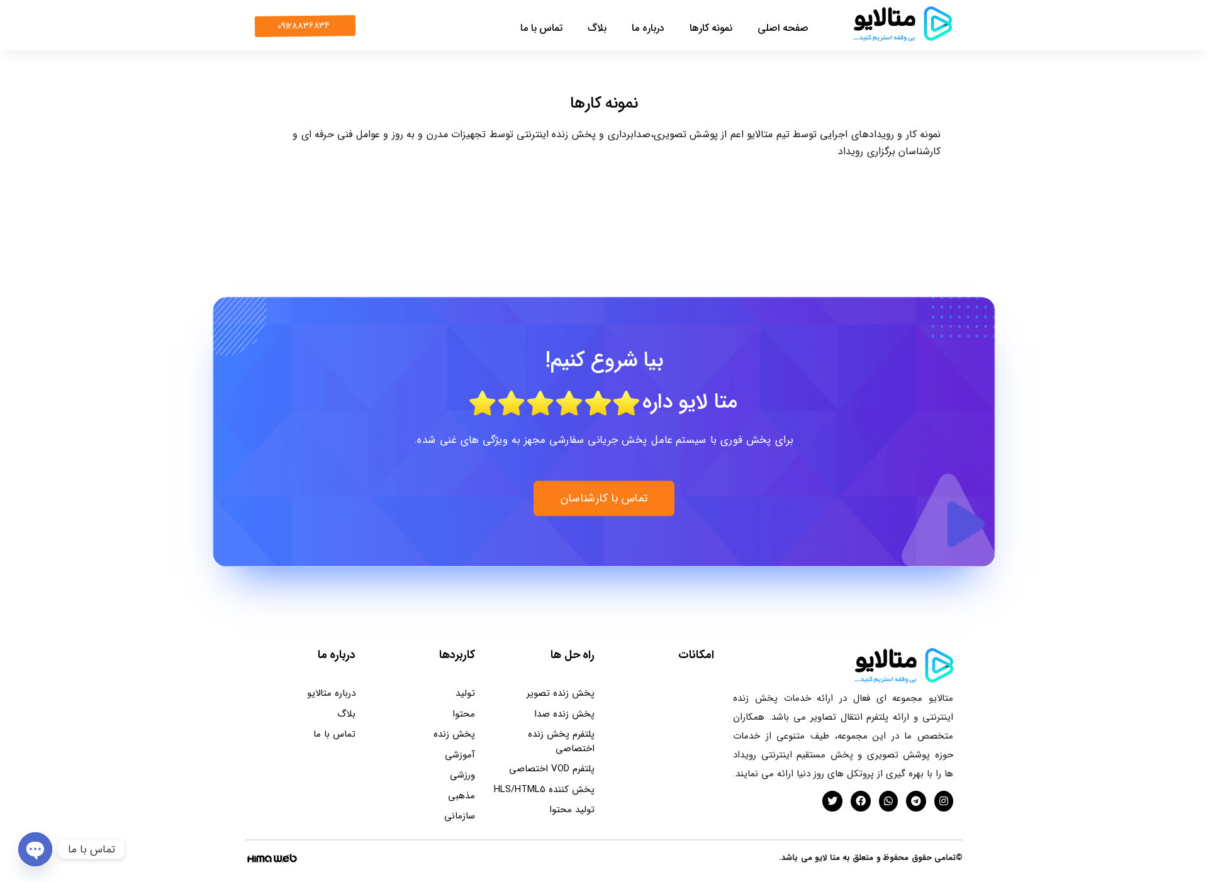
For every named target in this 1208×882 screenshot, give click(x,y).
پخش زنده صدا (564, 714)
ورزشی (462, 775)
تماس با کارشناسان (604, 498)
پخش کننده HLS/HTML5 (544, 789)
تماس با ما (541, 28)
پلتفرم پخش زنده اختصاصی (561, 741)
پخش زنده (454, 734)
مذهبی (461, 795)
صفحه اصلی (783, 28)
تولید (465, 693)
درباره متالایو (331, 693)
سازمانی (459, 815)
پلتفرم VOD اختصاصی (552, 768)
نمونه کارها (711, 28)
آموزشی (460, 754)
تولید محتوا (572, 809)
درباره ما (648, 28)
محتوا (463, 714)
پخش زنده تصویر (561, 693)
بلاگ (597, 28)
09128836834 (303, 25)
